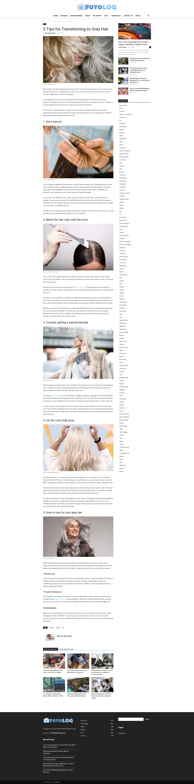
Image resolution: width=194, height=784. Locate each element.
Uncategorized (124, 453)
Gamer (121, 269)
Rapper (121, 384)
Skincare (122, 408)
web (120, 462)
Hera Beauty (57, 396)
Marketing (122, 329)
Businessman (124, 154)
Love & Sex (123, 323)
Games (87, 16)
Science (122, 393)
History (121, 290)
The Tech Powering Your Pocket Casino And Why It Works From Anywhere (59, 746)
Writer (121, 471)
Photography (123, 378)
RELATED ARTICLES (50, 649)
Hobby (121, 293)
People (121, 371)
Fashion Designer (125, 241)
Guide (121, 281)
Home (55, 16)
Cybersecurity (124, 199)
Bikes (121, 136)
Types (121, 450)
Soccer (121, 411)
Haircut (58, 627)
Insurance (122, 311)
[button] (148, 16)
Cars (120, 163)
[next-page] (47, 702)
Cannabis (122, 160)
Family (121, 232)
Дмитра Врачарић (50, 33)
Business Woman (125, 151)
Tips (63, 627)
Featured (122, 247)
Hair (49, 21)
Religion (122, 390)
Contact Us (128, 16)
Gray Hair (51, 627)
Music (121, 350)
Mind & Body (123, 332)
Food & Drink (123, 257)
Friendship (123, 260)
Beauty (121, 129)
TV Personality (124, 447)
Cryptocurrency (124, 193)
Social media (123, 420)
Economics (123, 217)
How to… (122, 299)
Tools (121, 441)
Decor (121, 205)
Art (120, 120)
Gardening (123, 275)
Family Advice (124, 235)
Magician (122, 326)
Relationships (124, 387)
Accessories (123, 105)
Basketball (122, 126)
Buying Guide (124, 157)
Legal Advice (123, 320)
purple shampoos (60, 599)
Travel (138, 16)
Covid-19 (122, 190)
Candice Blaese (122, 47)
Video (121, 459)
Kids (120, 314)
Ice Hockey (123, 302)
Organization (123, 365)
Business (64, 16)
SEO (120, 396)
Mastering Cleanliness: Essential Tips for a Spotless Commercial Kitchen (101, 696)
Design (121, 208)
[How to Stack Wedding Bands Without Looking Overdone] (123, 91)
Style (106, 16)
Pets (120, 375)
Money (121, 338)
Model (121, 335)
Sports (121, 423)
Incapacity (122, 305)
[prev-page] (44, 702)
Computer (122, 184)
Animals (122, 117)
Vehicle (121, 456)
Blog (120, 142)
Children (122, 175)
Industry (122, 308)
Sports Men (123, 426)
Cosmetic (122, 187)
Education (122, 220)
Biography (122, 139)
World (121, 468)
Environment (123, 226)
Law (120, 317)
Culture (121, 196)
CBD (120, 169)
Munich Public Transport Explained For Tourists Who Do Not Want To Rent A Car (58, 765)
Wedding (122, 465)
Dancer (121, 202)
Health (121, 287)
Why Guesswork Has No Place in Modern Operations (56, 752)
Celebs (121, 172)
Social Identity (124, 414)
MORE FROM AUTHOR (66, 649)
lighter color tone (80, 287)
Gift (120, 278)
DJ (120, 214)
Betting (121, 133)
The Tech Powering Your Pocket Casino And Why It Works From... (133, 43)
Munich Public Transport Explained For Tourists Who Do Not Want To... (140, 80)
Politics (121, 381)
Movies (121, 344)
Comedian (122, 178)
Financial (122, 254)
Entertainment (76, 16)
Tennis (121, 435)
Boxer (121, 145)
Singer (121, 402)
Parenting (122, 368)
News (121, 362)
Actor (121, 108)
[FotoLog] (97, 7)
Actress (121, 111)
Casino (121, 166)
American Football (125, 114)
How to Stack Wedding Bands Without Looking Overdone (58, 771)
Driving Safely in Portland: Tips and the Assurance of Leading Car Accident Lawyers (101, 672)
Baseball (122, 123)
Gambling (122, 266)
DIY (120, 211)
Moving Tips (123, 347)
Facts (121, 229)
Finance (122, 250)
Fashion (122, 238)
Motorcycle (123, 341)
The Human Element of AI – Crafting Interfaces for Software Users (139, 70)
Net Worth (97, 16)
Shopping (122, 399)
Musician (122, 353)
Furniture (122, 263)
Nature (121, 356)
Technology (116, 16)
